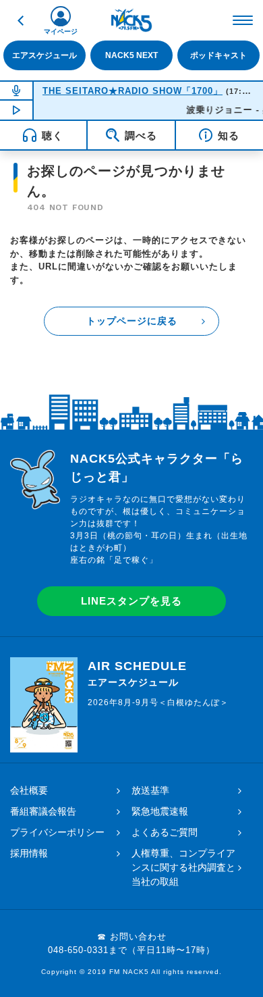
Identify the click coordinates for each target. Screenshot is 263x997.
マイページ (61, 31)
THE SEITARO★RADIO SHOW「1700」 (132, 91)
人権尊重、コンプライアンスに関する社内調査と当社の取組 (183, 867)
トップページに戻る (131, 320)
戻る (20, 20)
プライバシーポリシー (57, 832)
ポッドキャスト (218, 55)
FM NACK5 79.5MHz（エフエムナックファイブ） (131, 20)
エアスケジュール (44, 55)
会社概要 (29, 790)
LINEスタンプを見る (131, 601)
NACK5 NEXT (131, 55)
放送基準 (150, 790)
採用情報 (29, 853)
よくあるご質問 (165, 832)
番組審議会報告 (43, 811)
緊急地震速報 (160, 811)
